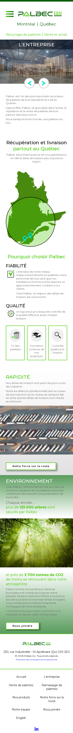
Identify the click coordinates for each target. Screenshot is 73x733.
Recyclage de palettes (23, 34)
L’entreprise (52, 677)
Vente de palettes (21, 685)
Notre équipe (21, 709)
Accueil (21, 677)
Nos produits (21, 697)
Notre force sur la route (30, 466)
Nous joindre (22, 625)
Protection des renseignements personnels (36, 659)
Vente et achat (55, 34)
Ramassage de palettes (52, 687)
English (21, 718)
